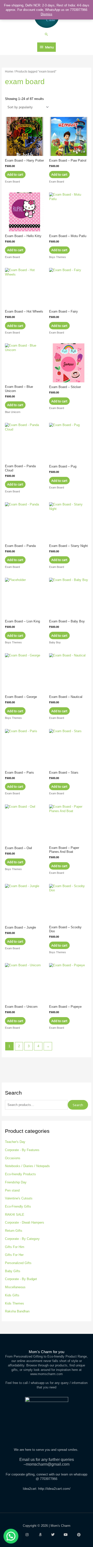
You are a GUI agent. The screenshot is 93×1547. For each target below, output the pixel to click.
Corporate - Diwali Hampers (24, 1222)
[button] (46, 34)
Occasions (12, 1158)
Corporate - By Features (22, 1150)
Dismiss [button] (46, 14)
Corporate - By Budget (21, 1279)
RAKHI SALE (14, 1214)
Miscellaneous (15, 1287)
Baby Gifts (12, 1271)
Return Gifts (13, 1230)
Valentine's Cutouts (18, 1198)
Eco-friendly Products (20, 1174)
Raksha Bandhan (17, 1311)
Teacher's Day (15, 1142)
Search (78, 1105)
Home (9, 71)
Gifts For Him (14, 1247)
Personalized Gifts (18, 1263)
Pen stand (12, 1190)
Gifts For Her (14, 1255)
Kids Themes (14, 1303)
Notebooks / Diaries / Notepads (27, 1166)
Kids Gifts (12, 1295)
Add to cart (15, 174)
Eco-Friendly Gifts (18, 1206)
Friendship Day (16, 1182)
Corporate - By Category (22, 1239)
